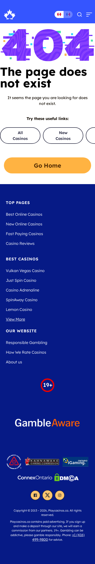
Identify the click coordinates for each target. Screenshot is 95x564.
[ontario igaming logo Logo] (75, 463)
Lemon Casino (19, 309)
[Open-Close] (89, 14)
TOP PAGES (18, 202)
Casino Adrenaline (22, 290)
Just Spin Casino (21, 280)
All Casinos (20, 135)
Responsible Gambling (26, 342)
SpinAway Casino (22, 299)
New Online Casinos (24, 224)
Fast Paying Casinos (24, 233)
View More (15, 319)
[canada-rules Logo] (14, 463)
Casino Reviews (20, 243)
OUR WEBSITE (21, 330)
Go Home (47, 165)
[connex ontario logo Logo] (35, 479)
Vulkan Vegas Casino (25, 270)
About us (14, 361)
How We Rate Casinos (26, 352)
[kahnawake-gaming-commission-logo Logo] (42, 463)
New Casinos (63, 135)
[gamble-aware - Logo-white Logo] (47, 424)
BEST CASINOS (22, 258)
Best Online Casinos (24, 214)
